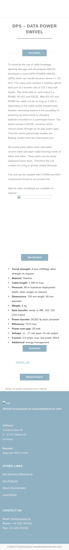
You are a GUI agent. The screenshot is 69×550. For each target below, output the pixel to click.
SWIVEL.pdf (22, 362)
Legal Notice (10, 494)
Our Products (10, 480)
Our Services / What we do (18, 474)
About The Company (14, 487)
